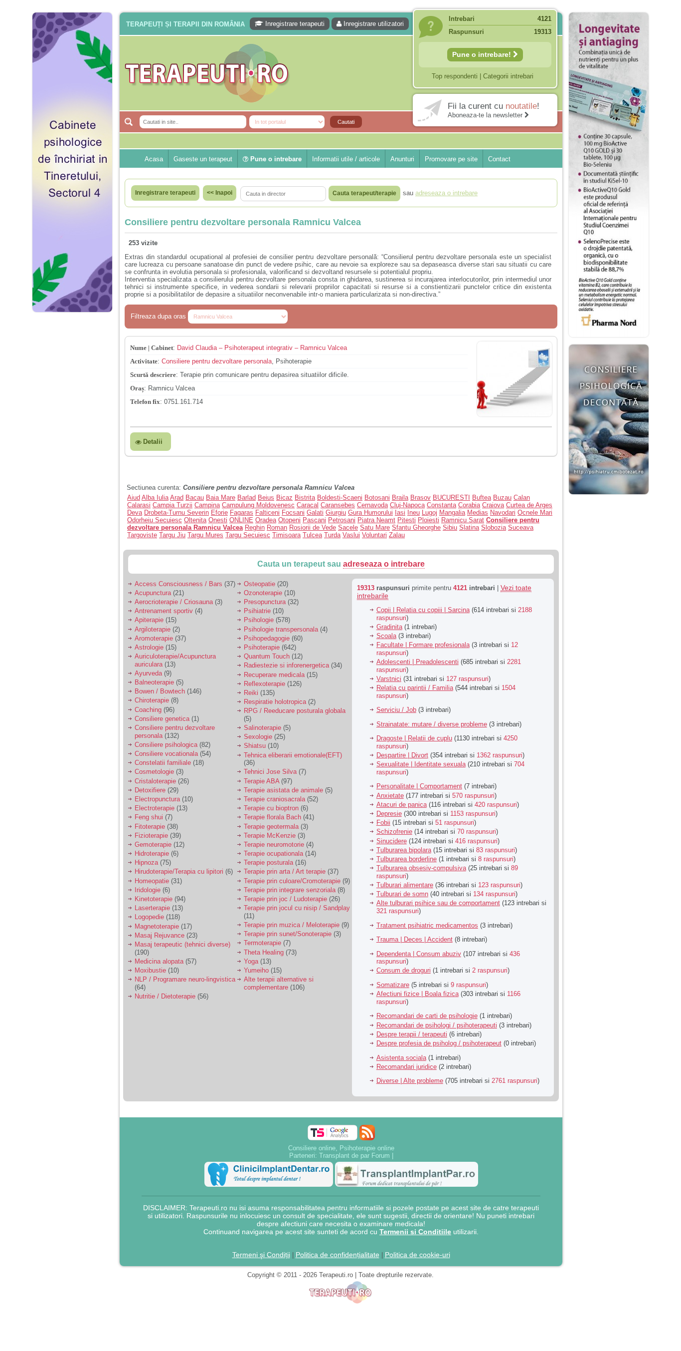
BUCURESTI (451, 497)
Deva (134, 512)
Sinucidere (391, 841)
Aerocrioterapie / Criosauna (174, 602)
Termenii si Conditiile (415, 1232)
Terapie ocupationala (273, 853)
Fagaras (241, 512)
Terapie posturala (268, 862)
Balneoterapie (154, 682)
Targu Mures (205, 535)
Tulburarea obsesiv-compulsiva (421, 868)
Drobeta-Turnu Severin (176, 512)
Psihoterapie (262, 647)
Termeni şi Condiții (261, 1255)
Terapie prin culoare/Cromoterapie (292, 881)
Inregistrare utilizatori (372, 23)
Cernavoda (372, 505)
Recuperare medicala (274, 674)
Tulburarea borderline (406, 859)
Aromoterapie (154, 638)
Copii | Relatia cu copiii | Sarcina (423, 610)
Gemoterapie (153, 844)
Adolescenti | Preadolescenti (417, 662)
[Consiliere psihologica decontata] (609, 499)
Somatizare (392, 985)
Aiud (133, 497)
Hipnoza (146, 862)
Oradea (265, 520)
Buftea (481, 497)
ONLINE (241, 520)
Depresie (389, 813)
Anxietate (390, 795)
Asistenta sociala (401, 1057)
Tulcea (312, 535)
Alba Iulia (155, 497)
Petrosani (341, 520)
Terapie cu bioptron (271, 808)
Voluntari (374, 535)
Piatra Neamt (376, 520)
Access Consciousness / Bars (178, 584)
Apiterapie (149, 620)
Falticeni (267, 512)
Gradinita (389, 627)
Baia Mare (220, 497)
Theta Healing (264, 952)
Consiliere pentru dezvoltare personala (217, 361)
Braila (400, 497)
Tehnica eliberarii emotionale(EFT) (293, 755)
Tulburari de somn (402, 894)
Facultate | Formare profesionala (423, 645)
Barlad (246, 497)
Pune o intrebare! (482, 54)
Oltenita (195, 520)
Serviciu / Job (396, 709)
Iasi (400, 512)
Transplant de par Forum (354, 1155)
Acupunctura (153, 593)
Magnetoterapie (157, 926)
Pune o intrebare (275, 159)
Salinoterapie (262, 727)
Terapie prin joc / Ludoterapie (285, 899)
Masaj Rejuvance (159, 935)
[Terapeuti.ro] (343, 73)
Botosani (377, 497)
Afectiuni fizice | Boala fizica (417, 994)
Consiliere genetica (162, 718)
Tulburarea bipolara (403, 850)
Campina (207, 505)
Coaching (148, 709)
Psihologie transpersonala (281, 629)
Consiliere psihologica (166, 744)
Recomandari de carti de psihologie (427, 1015)
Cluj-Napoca (407, 505)
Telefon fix (145, 401)
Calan (521, 497)
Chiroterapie (152, 700)
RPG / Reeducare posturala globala (294, 710)
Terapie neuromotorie (274, 844)
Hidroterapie (152, 853)
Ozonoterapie (263, 593)
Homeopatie (152, 881)
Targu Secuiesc (247, 535)
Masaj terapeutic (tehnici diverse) (182, 944)
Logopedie (149, 917)
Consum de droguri (403, 970)
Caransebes (338, 505)
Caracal (308, 505)
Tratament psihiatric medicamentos (427, 925)
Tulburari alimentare (404, 885)
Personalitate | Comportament (419, 786)
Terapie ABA (261, 781)
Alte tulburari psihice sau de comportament (438, 903)
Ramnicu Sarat (462, 520)
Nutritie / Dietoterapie (165, 996)
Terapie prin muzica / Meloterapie (292, 925)
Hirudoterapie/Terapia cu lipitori (179, 871)
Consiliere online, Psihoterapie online (341, 1148)
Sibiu (450, 527)
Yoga (251, 961)
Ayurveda (148, 673)
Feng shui (149, 817)
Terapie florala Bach (272, 817)
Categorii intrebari (508, 76)
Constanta (441, 505)
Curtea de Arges (529, 505)
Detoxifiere (150, 790)
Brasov (420, 497)
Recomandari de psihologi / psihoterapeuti (436, 1025)
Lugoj (429, 512)
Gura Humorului (370, 512)
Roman (277, 527)
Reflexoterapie (264, 683)
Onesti (217, 520)
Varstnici (388, 678)
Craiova (493, 505)
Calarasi (139, 505)
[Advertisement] (72, 469)
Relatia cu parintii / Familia (414, 687)
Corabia (469, 505)
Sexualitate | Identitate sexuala (421, 764)
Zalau (397, 535)
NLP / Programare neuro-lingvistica (185, 979)
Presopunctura (265, 602)
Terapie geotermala (271, 826)
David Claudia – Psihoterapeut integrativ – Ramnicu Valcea (262, 347)
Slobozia (493, 527)
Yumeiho (256, 970)
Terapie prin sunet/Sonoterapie (288, 934)
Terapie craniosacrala (274, 799)
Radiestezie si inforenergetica (286, 665)
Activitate (144, 361)
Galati (315, 512)
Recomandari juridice (406, 1066)
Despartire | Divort (402, 755)
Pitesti (406, 520)
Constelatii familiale (163, 762)
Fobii (383, 822)
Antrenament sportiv (164, 611)
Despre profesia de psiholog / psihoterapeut (439, 1043)
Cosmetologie (154, 771)
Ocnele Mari (534, 512)
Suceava (520, 527)
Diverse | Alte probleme (409, 1080)
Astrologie (149, 647)
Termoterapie (262, 943)
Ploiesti (428, 520)
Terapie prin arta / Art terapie (285, 871)
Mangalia (452, 512)
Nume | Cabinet (151, 347)
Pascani (314, 520)
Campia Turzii (172, 505)
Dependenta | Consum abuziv (418, 954)
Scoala (386, 636)
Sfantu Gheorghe (416, 527)
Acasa (154, 159)
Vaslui (351, 535)
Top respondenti (455, 76)
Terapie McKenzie (270, 835)
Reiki (251, 692)
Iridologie (148, 890)
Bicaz (284, 497)
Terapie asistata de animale (283, 790)
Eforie (219, 512)
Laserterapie (152, 908)
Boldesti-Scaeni (339, 497)
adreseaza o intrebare (384, 564)
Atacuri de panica (401, 804)
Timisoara (286, 535)
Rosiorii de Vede (312, 527)
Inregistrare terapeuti (294, 23)
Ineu (413, 512)
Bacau (194, 497)
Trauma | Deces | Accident (414, 939)
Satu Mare (375, 527)
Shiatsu (255, 745)
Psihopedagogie (267, 638)
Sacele (348, 527)
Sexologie (258, 736)
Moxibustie (150, 970)
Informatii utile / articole (346, 159)
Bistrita (305, 497)
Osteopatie (259, 584)
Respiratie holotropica (275, 701)
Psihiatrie (257, 611)
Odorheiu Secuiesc (154, 520)
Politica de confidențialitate (337, 1255)
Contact (499, 159)
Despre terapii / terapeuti (411, 1034)
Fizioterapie (151, 835)
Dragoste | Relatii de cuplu (414, 738)
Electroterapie (154, 808)
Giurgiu (336, 512)
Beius (266, 497)
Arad (176, 497)
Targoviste (142, 535)
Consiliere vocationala (166, 753)
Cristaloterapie (155, 781)
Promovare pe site (451, 159)
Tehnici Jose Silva (270, 771)
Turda (332, 535)
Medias (477, 512)
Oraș (137, 388)
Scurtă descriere (153, 374)
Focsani (293, 512)
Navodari (502, 512)
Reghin (255, 527)
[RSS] (367, 1132)
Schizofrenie (394, 831)
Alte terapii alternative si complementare (279, 983)
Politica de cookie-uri (417, 1255)
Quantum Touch (267, 656)
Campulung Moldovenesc (258, 505)
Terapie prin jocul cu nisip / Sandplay (297, 908)
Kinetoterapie (153, 899)
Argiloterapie (152, 629)
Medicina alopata (159, 961)
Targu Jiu (172, 535)
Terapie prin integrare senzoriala (290, 890)
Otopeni (289, 520)
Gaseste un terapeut (202, 159)
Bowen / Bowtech (160, 691)
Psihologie (259, 620)
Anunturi (402, 159)
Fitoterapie (150, 826)
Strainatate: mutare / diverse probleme (431, 724)
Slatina (469, 527)
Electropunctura (157, 799)
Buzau (502, 497)
